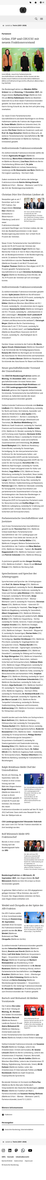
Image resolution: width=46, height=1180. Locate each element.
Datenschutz (18, 1161)
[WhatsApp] (23, 1150)
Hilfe (4, 1157)
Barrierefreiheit (7, 1161)
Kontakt (10, 1157)
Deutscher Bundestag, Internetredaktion (19, 1129)
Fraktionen (8, 1114)
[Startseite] (23, 10)
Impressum (29, 1161)
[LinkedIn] (9, 1150)
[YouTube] (30, 1150)
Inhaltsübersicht (22, 1157)
